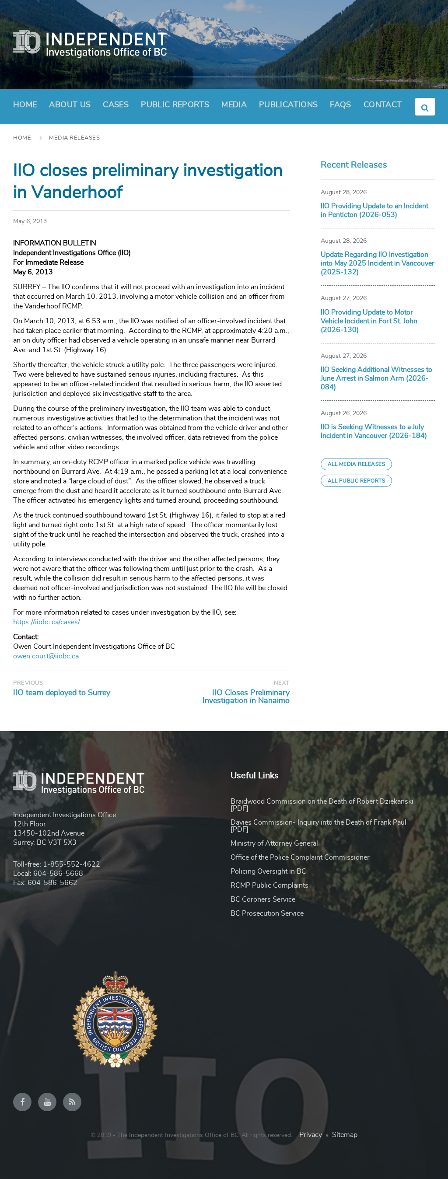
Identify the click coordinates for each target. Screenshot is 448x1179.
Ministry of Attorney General (274, 843)
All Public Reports (356, 480)
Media (234, 105)
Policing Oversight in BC (268, 871)
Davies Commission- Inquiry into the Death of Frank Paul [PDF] (318, 826)
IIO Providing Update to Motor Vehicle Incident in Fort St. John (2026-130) (369, 321)
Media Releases (74, 138)
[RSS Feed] (72, 1102)
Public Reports (175, 105)
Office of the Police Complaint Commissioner (300, 857)
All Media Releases (356, 464)
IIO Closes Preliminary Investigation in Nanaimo (246, 697)
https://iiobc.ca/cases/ (46, 622)
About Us (70, 105)
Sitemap (344, 1134)
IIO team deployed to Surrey (61, 693)
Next (282, 683)
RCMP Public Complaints (269, 885)
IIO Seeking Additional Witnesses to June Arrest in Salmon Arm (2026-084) (376, 378)
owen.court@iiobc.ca (46, 656)
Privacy (310, 1134)
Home (25, 105)
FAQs (340, 105)
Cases (116, 105)
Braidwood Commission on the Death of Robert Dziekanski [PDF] (322, 805)
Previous (28, 683)
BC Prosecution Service (267, 913)
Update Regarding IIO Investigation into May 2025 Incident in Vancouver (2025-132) (377, 263)
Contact (383, 105)
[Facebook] (22, 1102)
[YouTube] (47, 1102)
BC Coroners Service (263, 899)
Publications (288, 105)
